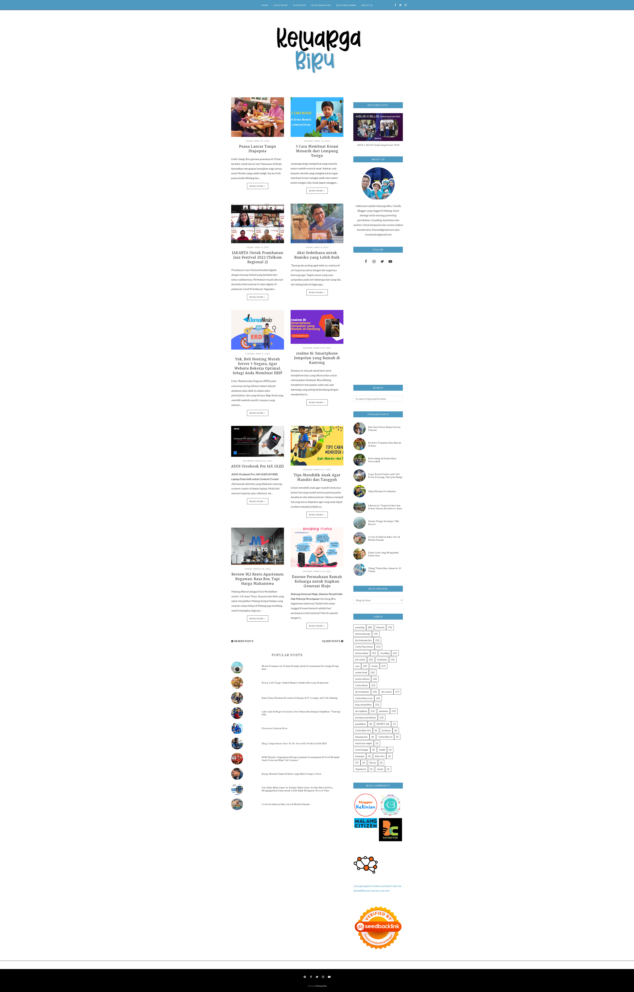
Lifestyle (380, 627)
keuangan (359, 756)
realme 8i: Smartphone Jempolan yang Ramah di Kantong (317, 358)
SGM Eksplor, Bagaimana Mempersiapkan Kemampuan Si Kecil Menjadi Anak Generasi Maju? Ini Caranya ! (300, 759)
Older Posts (331, 641)
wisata (380, 769)
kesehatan (382, 659)
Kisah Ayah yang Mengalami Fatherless (383, 554)
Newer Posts (243, 641)
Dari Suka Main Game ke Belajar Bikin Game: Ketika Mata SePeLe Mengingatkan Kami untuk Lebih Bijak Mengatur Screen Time (297, 789)
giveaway (383, 711)
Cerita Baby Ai (385, 737)
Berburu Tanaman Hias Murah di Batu (384, 444)
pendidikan (360, 724)
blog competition (363, 704)
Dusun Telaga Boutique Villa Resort (383, 523)
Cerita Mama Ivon (363, 698)
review (374, 666)
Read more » (258, 186)
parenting (359, 627)
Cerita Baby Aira (363, 730)
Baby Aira (380, 756)
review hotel (361, 672)
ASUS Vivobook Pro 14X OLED (257, 466)
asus (357, 666)
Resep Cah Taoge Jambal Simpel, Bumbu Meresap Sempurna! (295, 682)
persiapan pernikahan (365, 717)
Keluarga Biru (321, 986)
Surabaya (386, 730)
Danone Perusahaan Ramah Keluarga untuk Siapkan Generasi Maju (317, 581)
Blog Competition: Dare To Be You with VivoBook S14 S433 (294, 743)
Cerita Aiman (361, 685)
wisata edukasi (362, 679)
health (382, 749)
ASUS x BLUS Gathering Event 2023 (378, 145)
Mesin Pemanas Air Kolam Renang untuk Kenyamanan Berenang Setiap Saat (300, 667)
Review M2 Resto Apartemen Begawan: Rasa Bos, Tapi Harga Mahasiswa (257, 579)
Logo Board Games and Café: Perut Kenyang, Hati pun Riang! (385, 476)
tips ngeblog (361, 711)
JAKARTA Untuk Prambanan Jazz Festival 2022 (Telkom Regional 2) (257, 257)
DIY (357, 762)
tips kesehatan (362, 691)
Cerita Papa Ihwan (364, 646)
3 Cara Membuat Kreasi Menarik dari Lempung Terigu (317, 151)
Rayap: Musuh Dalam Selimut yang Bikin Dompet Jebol (291, 773)
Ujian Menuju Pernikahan (382, 491)
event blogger (362, 749)
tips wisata (386, 691)
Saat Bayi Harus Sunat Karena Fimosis (384, 429)
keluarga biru (361, 737)
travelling (384, 653)
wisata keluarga (362, 633)
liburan (373, 762)
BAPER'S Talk (383, 724)
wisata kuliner (361, 653)
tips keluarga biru (363, 640)
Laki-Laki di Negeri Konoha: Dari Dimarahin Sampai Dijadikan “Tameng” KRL (301, 713)
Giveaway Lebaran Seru (274, 728)
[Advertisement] (256, 840)
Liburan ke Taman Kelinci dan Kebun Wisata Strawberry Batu (385, 507)
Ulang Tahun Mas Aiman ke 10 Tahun (384, 570)
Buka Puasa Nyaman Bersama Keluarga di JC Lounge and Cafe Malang (299, 697)
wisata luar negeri (363, 743)
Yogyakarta (360, 769)
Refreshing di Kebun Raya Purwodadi (382, 460)
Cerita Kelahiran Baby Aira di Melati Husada (286, 804)
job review (360, 659)
